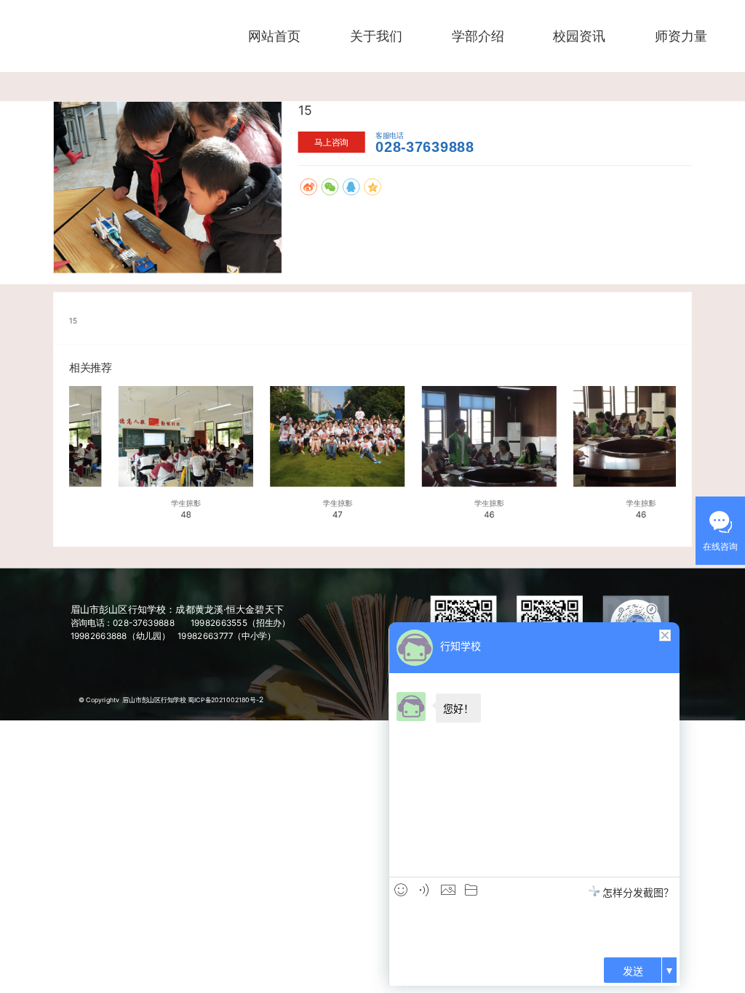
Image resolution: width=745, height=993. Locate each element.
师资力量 (681, 36)
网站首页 (274, 36)
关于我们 (376, 36)
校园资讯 (579, 36)
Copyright (100, 700)
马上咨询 (331, 142)
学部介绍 (478, 36)
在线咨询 (720, 546)
